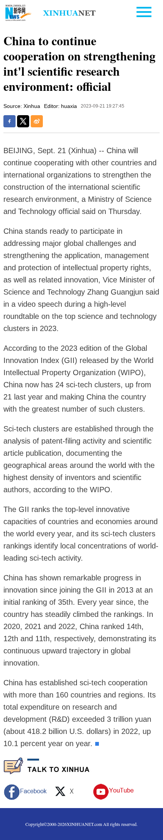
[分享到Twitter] (23, 121)
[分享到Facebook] (9, 121)
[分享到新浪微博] (37, 121)
